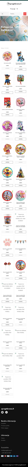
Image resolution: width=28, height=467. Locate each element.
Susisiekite (3, 423)
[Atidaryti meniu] (2, 14)
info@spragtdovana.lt (6, 450)
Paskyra (3, 438)
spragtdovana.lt (15, 4)
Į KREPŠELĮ (20, 69)
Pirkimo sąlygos (4, 428)
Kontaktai (3, 440)
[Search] (24, 13)
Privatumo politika (5, 425)
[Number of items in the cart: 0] (17, 9)
